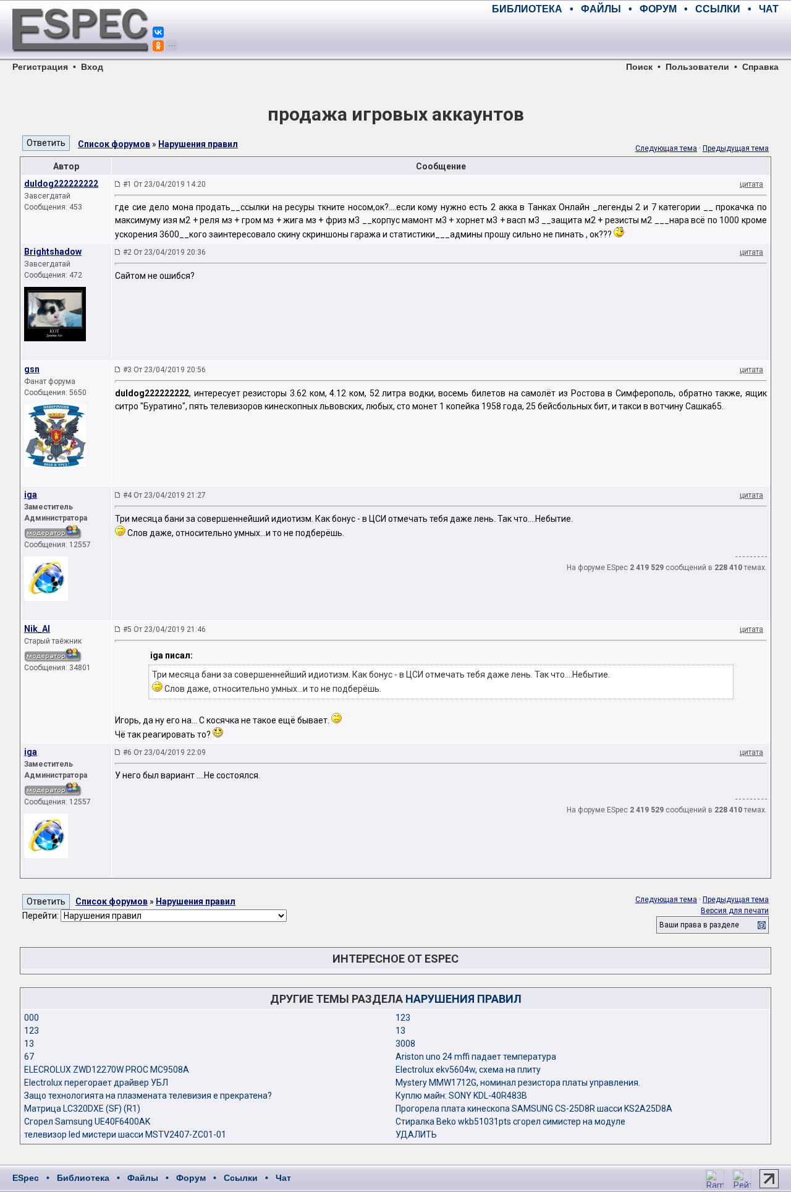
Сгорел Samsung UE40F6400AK (87, 1121)
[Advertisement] (634, 37)
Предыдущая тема (736, 148)
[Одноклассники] (158, 45)
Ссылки (241, 1178)
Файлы (142, 1178)
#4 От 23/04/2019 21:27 (164, 495)
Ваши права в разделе (699, 925)
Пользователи (697, 67)
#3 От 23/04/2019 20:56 (164, 369)
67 (29, 1057)
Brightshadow (53, 252)
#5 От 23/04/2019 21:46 (164, 629)
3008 (405, 1044)
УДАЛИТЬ (416, 1134)
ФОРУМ (658, 9)
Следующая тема (666, 148)
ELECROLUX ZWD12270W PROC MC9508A (106, 1070)
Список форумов (114, 144)
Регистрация (40, 67)
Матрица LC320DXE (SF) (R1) (82, 1108)
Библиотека (83, 1178)
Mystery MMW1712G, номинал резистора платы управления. (518, 1083)
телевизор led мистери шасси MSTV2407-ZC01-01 (125, 1134)
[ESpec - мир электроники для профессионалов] (80, 59)
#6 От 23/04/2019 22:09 (164, 752)
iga (30, 495)
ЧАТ (769, 9)
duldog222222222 (61, 184)
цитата (751, 184)
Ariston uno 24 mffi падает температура (476, 1057)
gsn (32, 369)
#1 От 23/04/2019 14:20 (164, 184)
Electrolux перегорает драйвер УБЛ (96, 1083)
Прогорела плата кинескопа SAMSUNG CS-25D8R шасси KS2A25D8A (534, 1108)
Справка (760, 67)
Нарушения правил (198, 144)
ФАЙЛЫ (601, 9)
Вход (92, 67)
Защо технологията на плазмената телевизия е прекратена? (148, 1095)
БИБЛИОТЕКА (527, 9)
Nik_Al (37, 629)
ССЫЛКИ (717, 9)
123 (403, 1018)
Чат (283, 1178)
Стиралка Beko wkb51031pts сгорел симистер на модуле (510, 1121)
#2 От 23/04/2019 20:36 (164, 252)
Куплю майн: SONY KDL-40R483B (461, 1095)
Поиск (639, 67)
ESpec (25, 1178)
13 (400, 1031)
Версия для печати (735, 910)
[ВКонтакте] (158, 32)
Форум (191, 1178)
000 (31, 1018)
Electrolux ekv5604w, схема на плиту (468, 1070)
